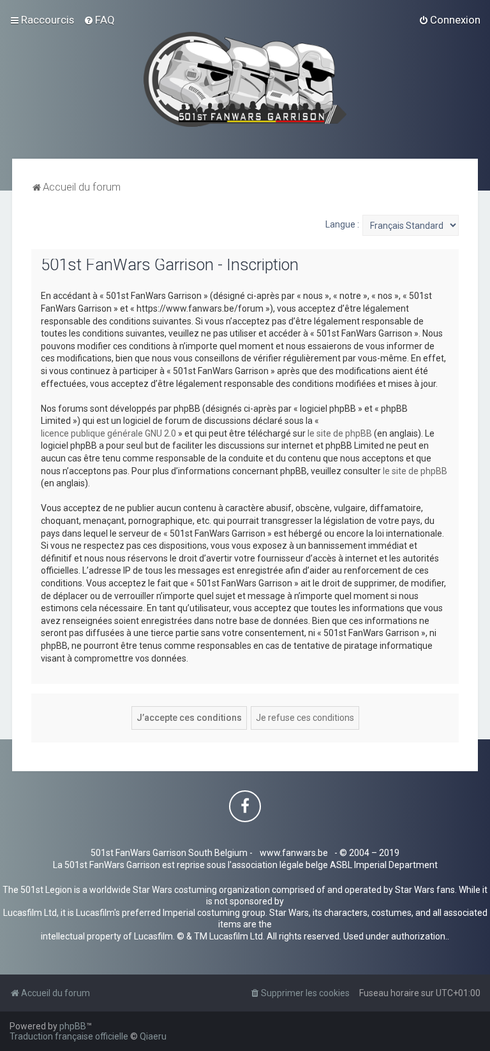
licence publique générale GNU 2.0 (108, 433)
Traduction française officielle (69, 1036)
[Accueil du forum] (245, 79)
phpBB (72, 1026)
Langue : (342, 224)
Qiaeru (153, 1036)
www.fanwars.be (294, 853)
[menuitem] (99, 20)
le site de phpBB (340, 433)
